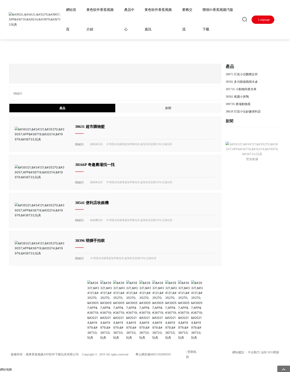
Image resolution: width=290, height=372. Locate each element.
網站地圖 (6, 369)
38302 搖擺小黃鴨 (237, 96)
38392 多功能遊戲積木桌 (242, 81)
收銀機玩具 (96, 220)
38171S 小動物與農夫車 (241, 89)
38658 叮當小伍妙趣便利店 (243, 111)
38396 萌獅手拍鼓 (90, 240)
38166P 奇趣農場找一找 (95, 164)
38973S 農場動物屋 (238, 104)
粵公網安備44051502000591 (153, 354)
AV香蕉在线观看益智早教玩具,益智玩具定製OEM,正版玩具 (139, 144)
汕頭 (264, 352)
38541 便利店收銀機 (92, 203)
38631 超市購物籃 (90, 126)
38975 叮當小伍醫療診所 (242, 74)
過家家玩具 (96, 144)
